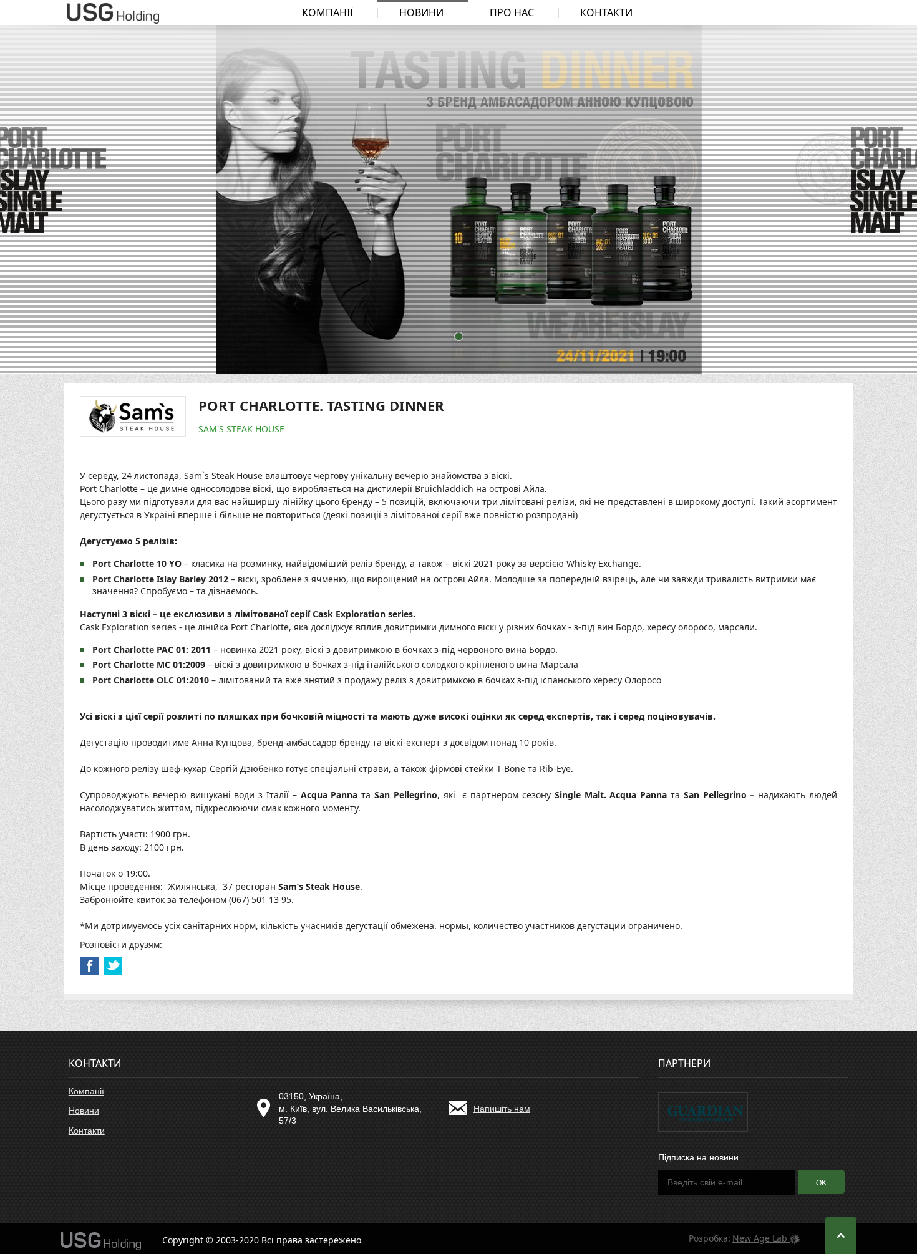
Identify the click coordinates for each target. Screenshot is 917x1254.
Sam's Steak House (241, 429)
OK (821, 1183)
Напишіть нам (501, 1109)
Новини (421, 12)
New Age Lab (761, 1238)
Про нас (512, 12)
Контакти (606, 12)
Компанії (327, 12)
